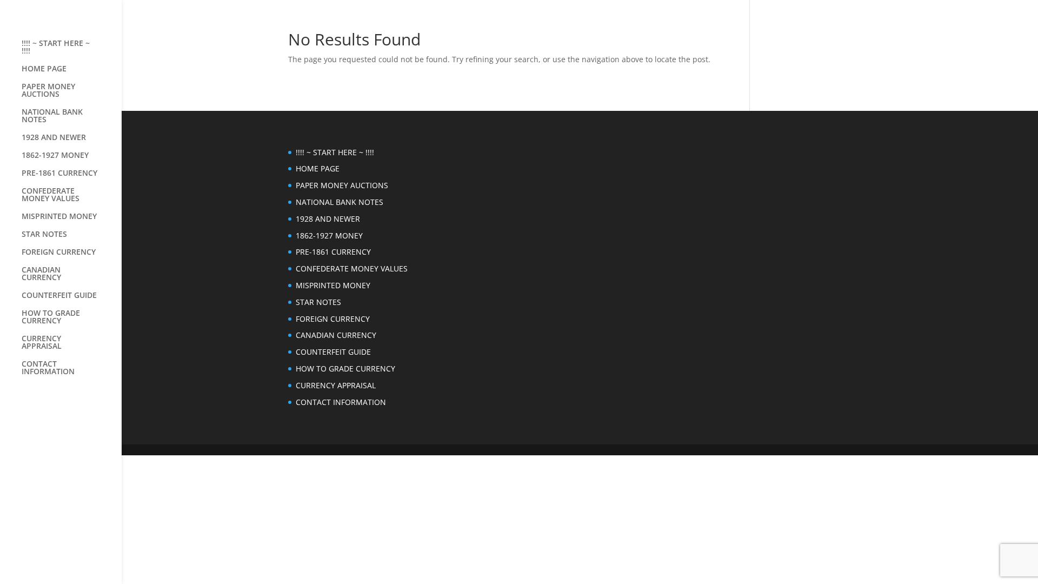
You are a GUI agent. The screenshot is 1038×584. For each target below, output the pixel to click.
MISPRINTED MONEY (59, 217)
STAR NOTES (44, 234)
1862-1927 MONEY (55, 155)
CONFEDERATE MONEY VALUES (50, 195)
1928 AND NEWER (54, 138)
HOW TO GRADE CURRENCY (51, 317)
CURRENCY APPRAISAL (42, 343)
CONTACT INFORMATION (48, 368)
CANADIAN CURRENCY (41, 274)
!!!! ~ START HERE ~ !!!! (56, 47)
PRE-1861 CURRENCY (59, 173)
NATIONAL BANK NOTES (52, 116)
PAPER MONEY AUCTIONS (48, 91)
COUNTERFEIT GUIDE (59, 295)
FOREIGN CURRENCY (59, 252)
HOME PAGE (44, 69)
